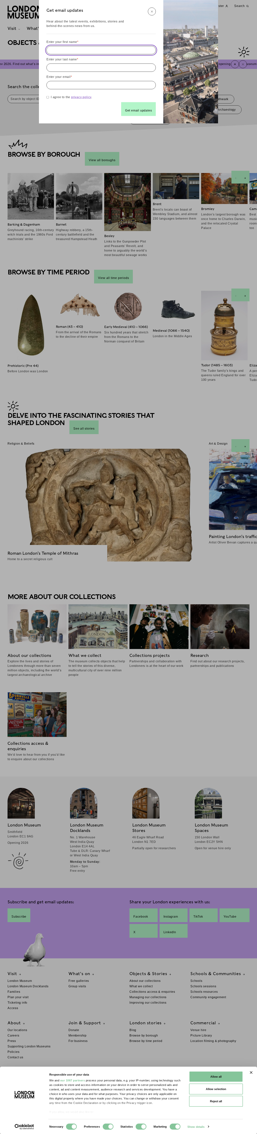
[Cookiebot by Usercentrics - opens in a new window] (24, 1126)
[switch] (108, 1126)
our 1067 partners (72, 1080)
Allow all (216, 1076)
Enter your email (59, 76)
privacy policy (81, 97)
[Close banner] (251, 1072)
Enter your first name (62, 41)
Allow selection (216, 1088)
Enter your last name (62, 59)
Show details (196, 1126)
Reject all (216, 1101)
